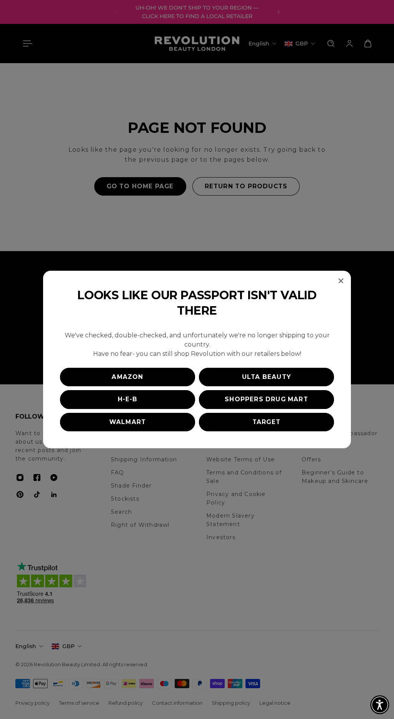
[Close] (341, 281)
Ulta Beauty (266, 376)
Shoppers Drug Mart (266, 399)
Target (266, 422)
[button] (379, 704)
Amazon (127, 376)
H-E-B (128, 399)
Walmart (127, 422)
